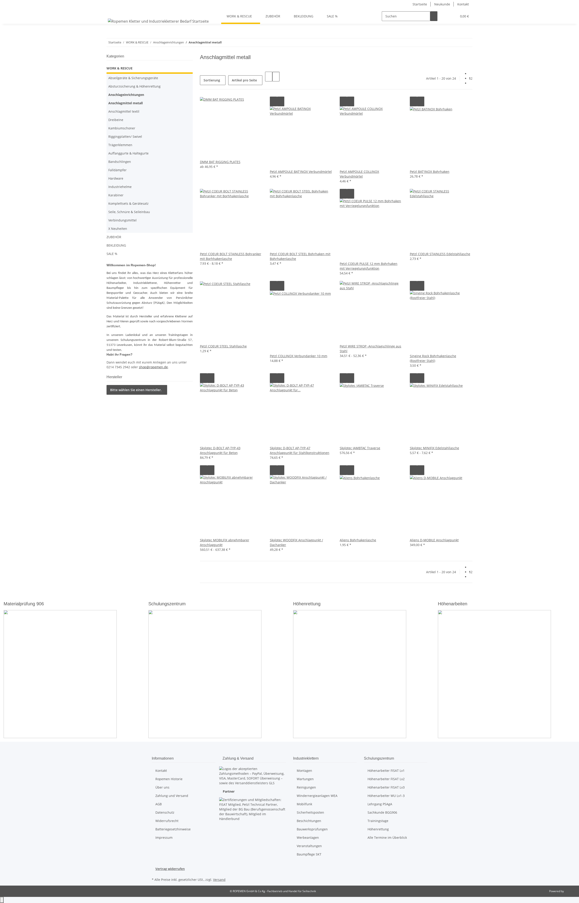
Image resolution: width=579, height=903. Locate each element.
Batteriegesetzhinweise (173, 829)
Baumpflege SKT (309, 854)
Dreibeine (115, 120)
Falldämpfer (117, 170)
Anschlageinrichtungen (126, 95)
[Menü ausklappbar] (112, 12)
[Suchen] (433, 16)
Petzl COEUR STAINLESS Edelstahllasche (440, 254)
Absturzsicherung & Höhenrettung (134, 86)
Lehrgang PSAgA (380, 804)
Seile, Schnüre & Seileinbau (129, 212)
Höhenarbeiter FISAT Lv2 (386, 779)
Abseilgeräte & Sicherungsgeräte (133, 78)
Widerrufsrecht (166, 821)
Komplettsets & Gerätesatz (128, 203)
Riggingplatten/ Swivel (125, 136)
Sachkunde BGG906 (382, 812)
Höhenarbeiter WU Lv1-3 (386, 796)
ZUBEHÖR (114, 237)
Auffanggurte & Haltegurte (128, 153)
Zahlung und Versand (171, 796)
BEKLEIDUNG (116, 245)
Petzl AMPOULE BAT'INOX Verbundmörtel (301, 171)
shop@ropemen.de (153, 367)
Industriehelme (120, 187)
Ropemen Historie (169, 779)
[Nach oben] (2, 900)
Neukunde (442, 4)
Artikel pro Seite (244, 80)
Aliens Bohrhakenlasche (358, 540)
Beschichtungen (309, 821)
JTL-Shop (570, 891)
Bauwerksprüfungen (312, 829)
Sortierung (212, 80)
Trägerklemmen (120, 145)
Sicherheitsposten (310, 812)
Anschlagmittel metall (125, 103)
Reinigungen (306, 787)
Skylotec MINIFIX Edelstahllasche (434, 448)
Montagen (304, 770)
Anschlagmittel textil (123, 111)
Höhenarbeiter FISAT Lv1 (386, 770)
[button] (444, 16)
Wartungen (305, 779)
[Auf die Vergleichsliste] (273, 101)
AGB (158, 804)
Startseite (420, 4)
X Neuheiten (117, 228)
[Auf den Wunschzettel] (280, 101)
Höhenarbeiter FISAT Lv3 (386, 787)
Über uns (162, 787)
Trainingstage (378, 821)
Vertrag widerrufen (170, 869)
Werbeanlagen (308, 837)
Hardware (115, 178)
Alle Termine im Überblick (387, 837)
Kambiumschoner (121, 128)
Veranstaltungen (309, 846)
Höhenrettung (378, 829)
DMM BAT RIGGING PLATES (220, 162)
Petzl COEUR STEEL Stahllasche (223, 346)
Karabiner (115, 195)
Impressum (164, 837)
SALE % (112, 254)
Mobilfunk (304, 804)
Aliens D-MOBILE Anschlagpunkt (434, 540)
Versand (219, 879)
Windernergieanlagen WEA (317, 796)
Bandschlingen (119, 161)
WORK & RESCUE (120, 68)
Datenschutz (164, 812)
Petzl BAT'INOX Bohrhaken (429, 171)
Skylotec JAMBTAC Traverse (360, 448)
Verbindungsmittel (122, 220)
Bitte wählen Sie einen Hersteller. (136, 390)
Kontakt (463, 4)
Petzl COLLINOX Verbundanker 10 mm (298, 356)
